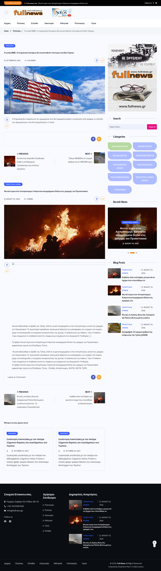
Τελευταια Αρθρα (145, 179)
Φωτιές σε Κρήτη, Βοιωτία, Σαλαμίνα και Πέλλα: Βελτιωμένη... (76, 3)
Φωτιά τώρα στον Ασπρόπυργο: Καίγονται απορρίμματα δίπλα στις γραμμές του (137, 297)
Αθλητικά (64, 23)
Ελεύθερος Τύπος (39, 345)
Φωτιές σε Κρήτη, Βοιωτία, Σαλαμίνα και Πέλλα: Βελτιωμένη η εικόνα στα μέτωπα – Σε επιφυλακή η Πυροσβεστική (130, 231)
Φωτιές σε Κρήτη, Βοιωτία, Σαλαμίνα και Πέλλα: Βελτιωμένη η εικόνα (97, 545)
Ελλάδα (34, 23)
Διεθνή (145, 146)
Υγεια (93, 23)
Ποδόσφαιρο (120, 166)
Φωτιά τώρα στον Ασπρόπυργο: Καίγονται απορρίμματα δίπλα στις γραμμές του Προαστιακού (59, 342)
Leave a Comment (17, 377)
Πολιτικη (21, 23)
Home (6, 31)
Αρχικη (7, 23)
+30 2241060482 (15, 506)
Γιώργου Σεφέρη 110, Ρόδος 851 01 (22, 501)
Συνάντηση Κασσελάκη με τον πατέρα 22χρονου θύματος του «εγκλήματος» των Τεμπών (27, 442)
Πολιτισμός (80, 23)
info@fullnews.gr (14, 510)
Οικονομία (49, 23)
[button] (128, 252)
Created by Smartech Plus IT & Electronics (125, 567)
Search (152, 126)
